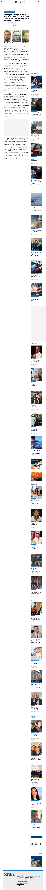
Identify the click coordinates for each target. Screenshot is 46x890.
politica (33, 615)
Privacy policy (20, 880)
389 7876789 (37, 877)
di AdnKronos (33, 572)
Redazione (6, 22)
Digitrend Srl (28, 878)
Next (41, 844)
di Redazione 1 (33, 139)
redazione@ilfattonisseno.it (36, 876)
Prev (32, 844)
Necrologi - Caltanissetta (36, 858)
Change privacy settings (22, 881)
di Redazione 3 (33, 94)
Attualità (34, 521)
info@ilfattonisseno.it (29, 877)
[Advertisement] (16, 168)
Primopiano (34, 88)
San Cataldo (34, 682)
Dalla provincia (35, 660)
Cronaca (33, 178)
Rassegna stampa (9, 12)
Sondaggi (34, 637)
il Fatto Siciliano (35, 205)
